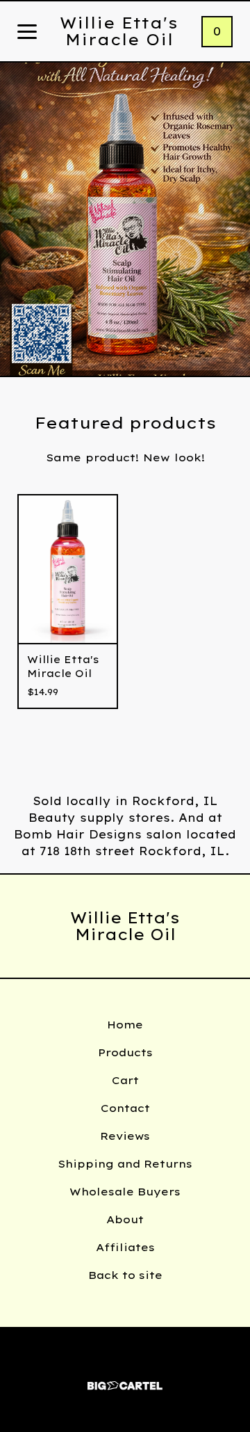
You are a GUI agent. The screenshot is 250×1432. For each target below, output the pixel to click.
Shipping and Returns (125, 1163)
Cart (125, 1080)
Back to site (125, 1275)
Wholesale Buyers (125, 1191)
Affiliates (125, 1247)
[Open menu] (27, 32)
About (125, 1219)
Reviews (125, 1136)
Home (125, 1024)
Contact (125, 1108)
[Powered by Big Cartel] (125, 1379)
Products (125, 1052)
